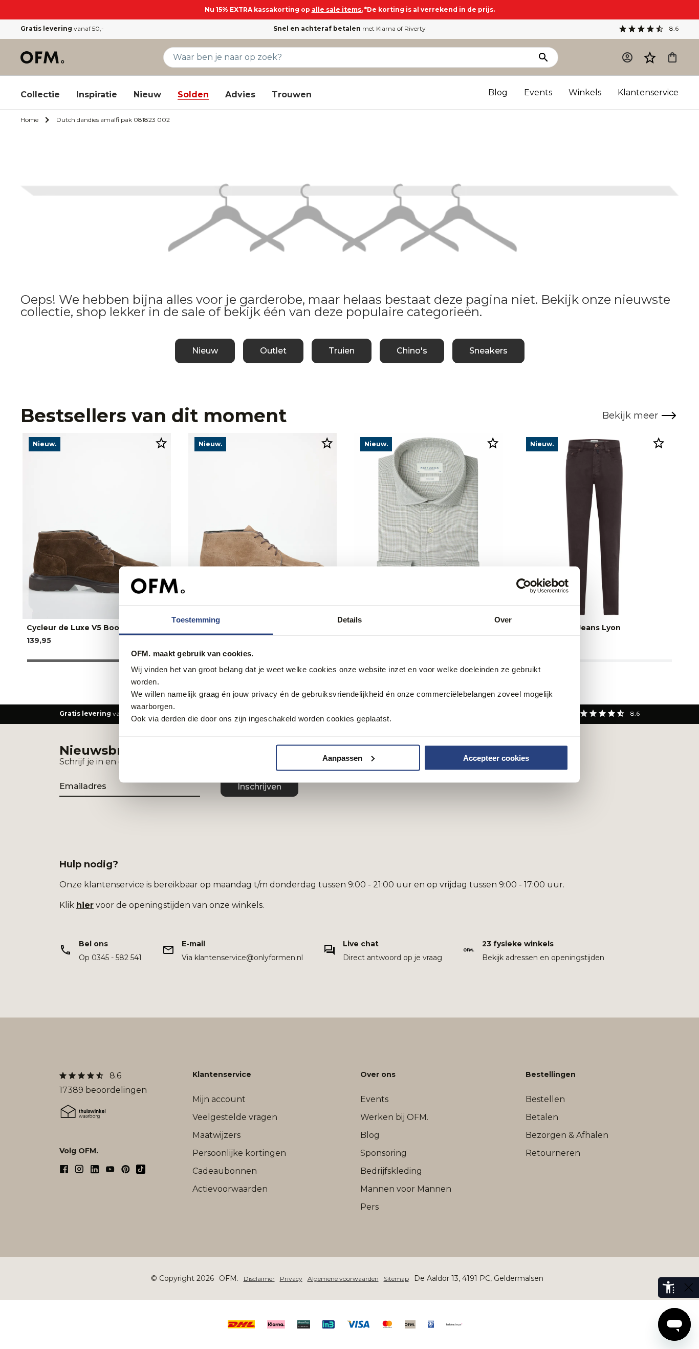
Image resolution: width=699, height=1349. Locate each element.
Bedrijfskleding (391, 1171)
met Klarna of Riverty (349, 28)
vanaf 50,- (62, 28)
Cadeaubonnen (224, 1171)
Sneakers (488, 351)
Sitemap (396, 1278)
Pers (369, 1207)
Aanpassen (342, 757)
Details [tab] (349, 619)
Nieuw (147, 94)
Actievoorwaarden (230, 1189)
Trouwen (292, 94)
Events (538, 92)
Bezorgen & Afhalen (567, 1135)
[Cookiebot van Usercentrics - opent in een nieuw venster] (524, 586)
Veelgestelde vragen (234, 1117)
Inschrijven (259, 787)
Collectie (40, 94)
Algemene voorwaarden (343, 1278)
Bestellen (545, 1099)
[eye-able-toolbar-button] (668, 1287)
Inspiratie (96, 94)
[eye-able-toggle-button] (689, 1287)
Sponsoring (383, 1153)
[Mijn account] (627, 57)
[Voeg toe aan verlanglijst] (161, 442)
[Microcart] (672, 57)
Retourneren (553, 1153)
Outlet (273, 351)
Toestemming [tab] (195, 619)
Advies (240, 94)
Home (29, 119)
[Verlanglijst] (650, 57)
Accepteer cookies (496, 757)
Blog (498, 92)
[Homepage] (42, 57)
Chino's (412, 351)
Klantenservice (648, 92)
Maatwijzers (216, 1135)
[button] (650, 57)
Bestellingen (551, 1074)
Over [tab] (503, 619)
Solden (193, 94)
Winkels (585, 92)
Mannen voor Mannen (405, 1189)
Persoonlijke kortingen (239, 1153)
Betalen (542, 1117)
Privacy (291, 1278)
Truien (342, 351)
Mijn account (219, 1099)
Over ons (378, 1074)
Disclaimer (259, 1278)
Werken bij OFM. (394, 1117)
